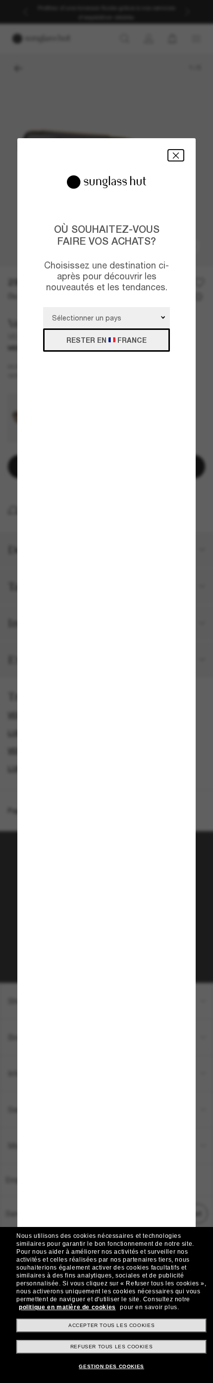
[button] (176, 155)
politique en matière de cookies (67, 1307)
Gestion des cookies (111, 1366)
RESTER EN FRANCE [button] (106, 340)
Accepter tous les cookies (111, 1325)
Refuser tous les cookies (111, 1346)
